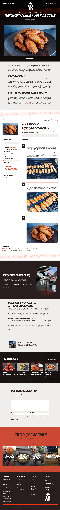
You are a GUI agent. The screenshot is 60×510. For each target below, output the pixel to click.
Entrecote (19, 486)
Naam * (12, 412)
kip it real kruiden (13, 147)
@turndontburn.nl (22, 344)
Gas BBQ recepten (6, 501)
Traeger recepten (21, 250)
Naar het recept (29, 58)
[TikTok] (53, 489)
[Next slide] (57, 456)
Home (20, 12)
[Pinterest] (51, 489)
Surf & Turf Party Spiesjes (9, 456)
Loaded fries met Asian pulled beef (21, 373)
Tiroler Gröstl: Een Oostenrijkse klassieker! (23, 456)
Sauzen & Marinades (6, 487)
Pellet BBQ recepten (14, 250)
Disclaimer (32, 507)
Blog (13, 3)
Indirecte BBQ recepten (36, 248)
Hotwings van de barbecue (48, 373)
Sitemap (37, 507)
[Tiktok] (34, 443)
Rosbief (18, 482)
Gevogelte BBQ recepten (27, 248)
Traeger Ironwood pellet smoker (30, 102)
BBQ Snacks (33, 18)
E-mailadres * (32, 412)
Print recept (47, 120)
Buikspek (18, 477)
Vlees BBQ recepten (28, 250)
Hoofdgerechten (6, 481)
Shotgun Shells (19, 489)
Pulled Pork (19, 481)
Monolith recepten (6, 493)
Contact (52, 3)
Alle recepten (5, 477)
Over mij (32, 477)
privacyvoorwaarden (18, 417)
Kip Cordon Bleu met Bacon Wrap (51, 456)
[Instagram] (30, 443)
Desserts (4, 484)
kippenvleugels (9, 145)
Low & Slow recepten (6, 250)
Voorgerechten (5, 479)
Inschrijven (48, 483)
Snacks (4, 486)
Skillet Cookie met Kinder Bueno (37, 456)
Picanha (18, 484)
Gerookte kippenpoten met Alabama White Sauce (37, 374)
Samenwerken (33, 481)
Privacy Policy (26, 507)
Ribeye (18, 487)
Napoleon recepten (6, 494)
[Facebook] (26, 443)
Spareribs (18, 479)
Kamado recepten (6, 498)
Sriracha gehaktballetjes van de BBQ (9, 374)
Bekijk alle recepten (52, 359)
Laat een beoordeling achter (30, 20)
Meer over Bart (6, 287)
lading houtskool (8, 166)
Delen (55, 120)
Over (46, 3)
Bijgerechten (5, 482)
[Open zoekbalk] (56, 3)
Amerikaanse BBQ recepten (18, 248)
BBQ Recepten (6, 3)
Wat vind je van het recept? (17, 394)
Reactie (12, 398)
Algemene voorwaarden (18, 507)
